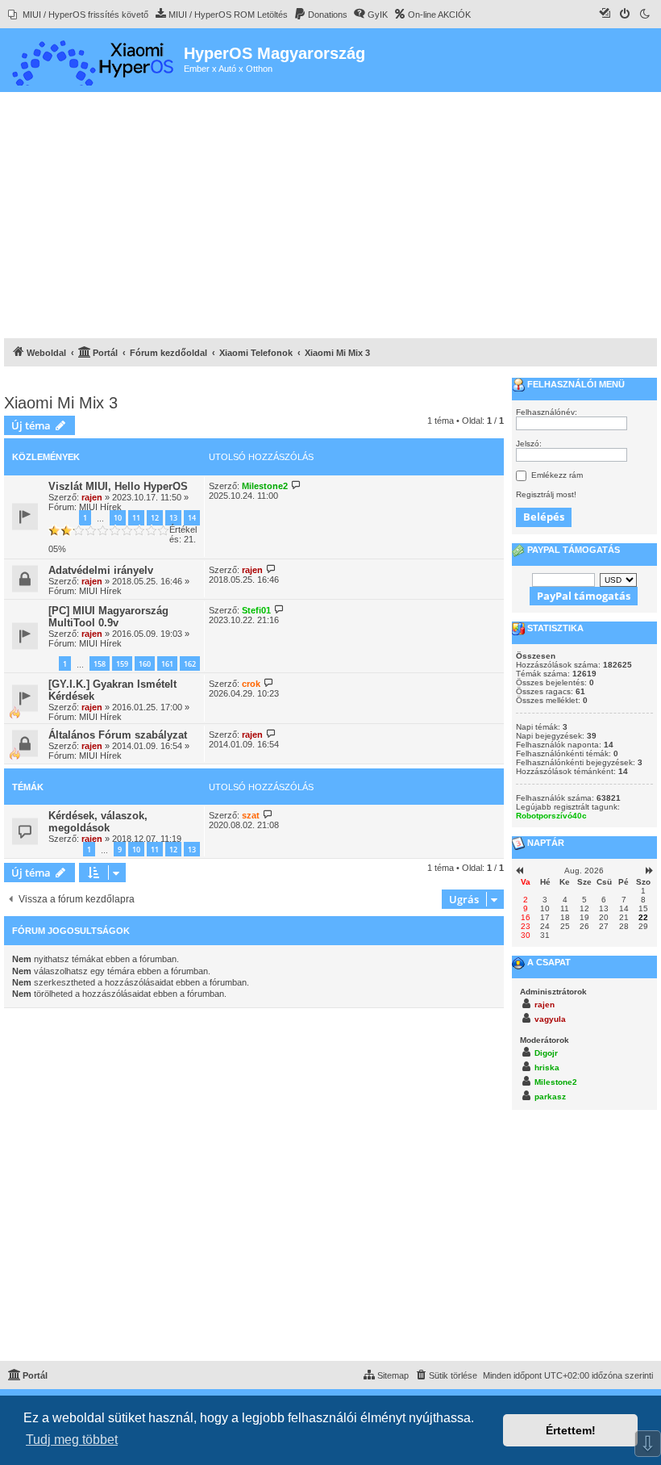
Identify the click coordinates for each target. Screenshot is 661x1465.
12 (155, 518)
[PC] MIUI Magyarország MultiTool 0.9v (108, 617)
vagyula (550, 1019)
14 (192, 518)
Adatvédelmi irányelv (100, 570)
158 (100, 664)
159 (122, 664)
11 (136, 518)
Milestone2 (265, 486)
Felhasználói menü (575, 384)
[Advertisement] (330, 217)
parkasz (550, 1096)
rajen (91, 497)
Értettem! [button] (571, 1430)
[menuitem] (78, 14)
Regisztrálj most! (546, 494)
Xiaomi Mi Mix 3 (61, 403)
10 (118, 518)
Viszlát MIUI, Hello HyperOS (118, 486)
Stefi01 (256, 610)
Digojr (546, 1053)
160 (145, 664)
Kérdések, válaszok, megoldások (98, 822)
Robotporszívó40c (551, 815)
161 (167, 664)
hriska (546, 1067)
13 (173, 518)
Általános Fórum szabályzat (117, 735)
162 (190, 664)
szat (251, 815)
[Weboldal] (94, 59)
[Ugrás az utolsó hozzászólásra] (296, 485)
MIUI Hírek (100, 507)
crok (251, 684)
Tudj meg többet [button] (72, 1439)
